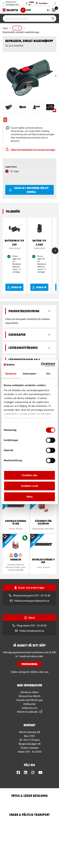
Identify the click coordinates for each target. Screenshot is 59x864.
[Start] (10, 10)
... (15, 28)
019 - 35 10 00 (33, 751)
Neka (29, 496)
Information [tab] (29, 373)
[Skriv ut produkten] (46, 41)
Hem (5, 28)
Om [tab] (48, 373)
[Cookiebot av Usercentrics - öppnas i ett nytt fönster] (41, 364)
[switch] (50, 440)
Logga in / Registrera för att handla (31, 189)
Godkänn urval (29, 485)
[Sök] (53, 18)
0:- (51, 9)
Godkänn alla (29, 475)
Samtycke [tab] (10, 373)
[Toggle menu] (55, 3)
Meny (28, 10)
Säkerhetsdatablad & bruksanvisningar (33, 149)
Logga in (31, 3)
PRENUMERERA (29, 664)
